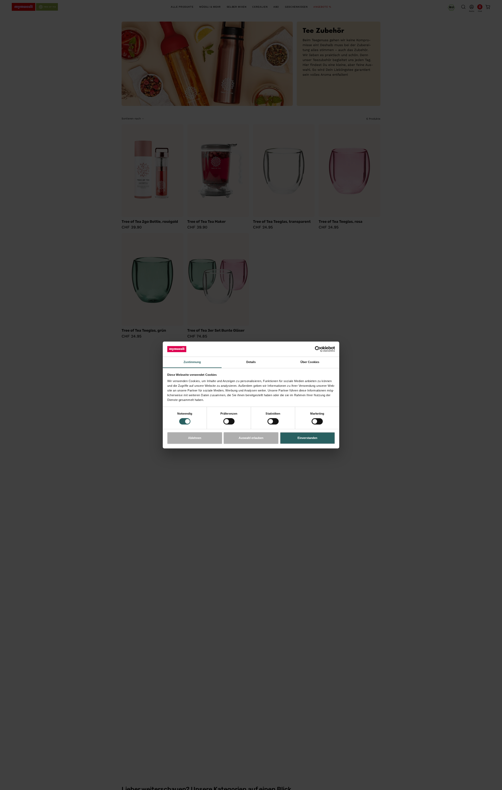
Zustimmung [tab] (192, 362)
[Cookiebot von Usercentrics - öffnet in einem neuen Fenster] (318, 349)
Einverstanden (307, 438)
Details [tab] (251, 362)
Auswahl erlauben (251, 438)
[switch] (229, 421)
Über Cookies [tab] (309, 362)
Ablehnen (194, 438)
